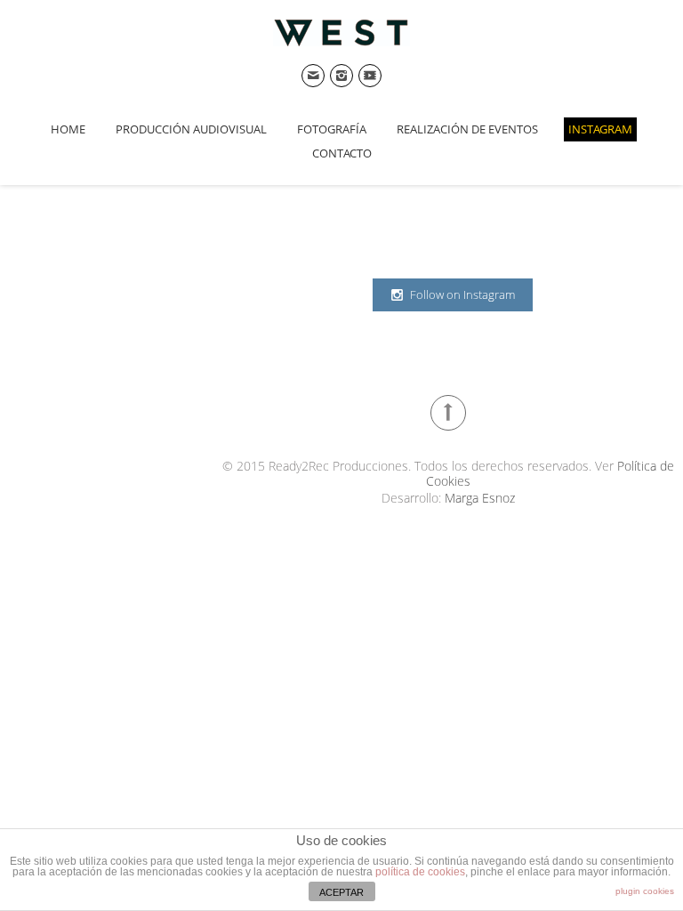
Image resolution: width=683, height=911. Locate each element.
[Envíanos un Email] (313, 75)
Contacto (342, 153)
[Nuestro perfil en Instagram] (341, 75)
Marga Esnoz (480, 497)
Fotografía (331, 129)
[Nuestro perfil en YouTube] (370, 75)
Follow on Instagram (462, 294)
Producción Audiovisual (191, 129)
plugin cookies (644, 891)
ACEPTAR (341, 892)
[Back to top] (448, 413)
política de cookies (420, 872)
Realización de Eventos (467, 129)
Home (68, 129)
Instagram (600, 129)
